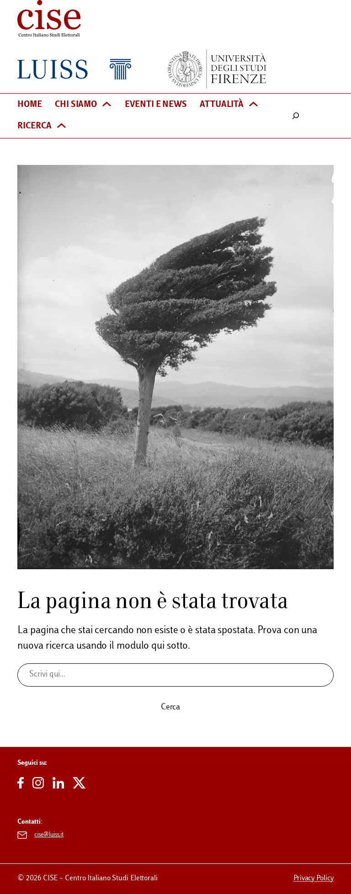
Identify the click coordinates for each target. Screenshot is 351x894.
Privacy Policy (313, 878)
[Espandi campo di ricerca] (296, 116)
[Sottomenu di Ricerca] (61, 126)
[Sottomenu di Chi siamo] (106, 105)
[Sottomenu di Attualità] (253, 105)
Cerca (171, 707)
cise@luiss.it (49, 835)
